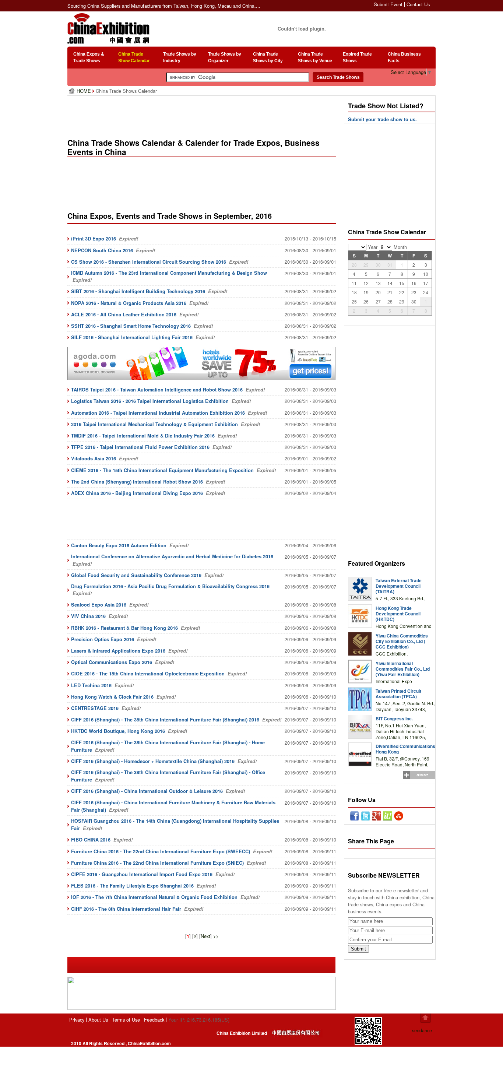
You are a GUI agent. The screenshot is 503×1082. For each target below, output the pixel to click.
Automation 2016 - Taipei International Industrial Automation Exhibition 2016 (158, 413)
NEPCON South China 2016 (102, 250)
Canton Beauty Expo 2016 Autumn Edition (118, 545)
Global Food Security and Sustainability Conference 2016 (136, 575)
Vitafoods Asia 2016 (93, 458)
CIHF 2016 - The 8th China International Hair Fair (126, 909)
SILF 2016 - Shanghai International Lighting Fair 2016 (132, 337)
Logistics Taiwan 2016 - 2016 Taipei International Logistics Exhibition (150, 401)
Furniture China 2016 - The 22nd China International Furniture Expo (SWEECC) (160, 851)
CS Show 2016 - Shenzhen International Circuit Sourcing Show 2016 (148, 262)
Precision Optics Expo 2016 (102, 639)
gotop (425, 1018)
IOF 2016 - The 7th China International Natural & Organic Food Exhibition (154, 897)
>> (215, 935)
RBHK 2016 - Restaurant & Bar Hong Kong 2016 (124, 628)
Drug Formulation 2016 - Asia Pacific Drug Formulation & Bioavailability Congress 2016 (170, 586)
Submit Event (388, 4)
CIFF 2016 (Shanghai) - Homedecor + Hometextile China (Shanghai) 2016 (153, 761)
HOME (84, 90)
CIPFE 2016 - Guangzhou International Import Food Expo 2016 (141, 874)
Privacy (76, 1019)
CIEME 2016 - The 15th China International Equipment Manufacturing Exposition (162, 470)
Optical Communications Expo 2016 (111, 662)
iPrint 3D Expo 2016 (93, 238)
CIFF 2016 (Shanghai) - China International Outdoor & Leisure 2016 (147, 791)
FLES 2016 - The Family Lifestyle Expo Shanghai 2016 (132, 885)
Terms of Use (126, 1019)
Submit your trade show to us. (382, 119)
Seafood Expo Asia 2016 (98, 604)
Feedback (154, 1019)
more (422, 774)
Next (205, 935)
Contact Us (418, 4)
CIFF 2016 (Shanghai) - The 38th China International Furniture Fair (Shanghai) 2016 (165, 719)
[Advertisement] (203, 114)
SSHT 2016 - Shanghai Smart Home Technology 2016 (131, 326)
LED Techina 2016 (91, 685)
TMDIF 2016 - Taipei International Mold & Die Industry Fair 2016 (143, 435)
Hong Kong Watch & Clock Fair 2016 (112, 696)
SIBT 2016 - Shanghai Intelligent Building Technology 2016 (138, 291)
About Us (98, 1019)
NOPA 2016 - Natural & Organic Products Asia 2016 (128, 303)
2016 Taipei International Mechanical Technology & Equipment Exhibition (154, 424)
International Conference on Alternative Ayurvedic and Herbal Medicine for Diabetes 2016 (172, 556)
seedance (422, 1030)
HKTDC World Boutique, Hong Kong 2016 (118, 731)
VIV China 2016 (88, 616)
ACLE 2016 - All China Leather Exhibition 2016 (123, 314)
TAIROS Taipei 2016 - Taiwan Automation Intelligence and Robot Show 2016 (157, 389)
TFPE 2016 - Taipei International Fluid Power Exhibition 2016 (140, 447)
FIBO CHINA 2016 (90, 839)
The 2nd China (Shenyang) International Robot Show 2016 (137, 481)
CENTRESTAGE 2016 (95, 708)
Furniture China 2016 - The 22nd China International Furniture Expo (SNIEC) (157, 863)
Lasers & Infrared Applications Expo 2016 (118, 650)
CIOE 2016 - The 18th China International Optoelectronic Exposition (148, 673)
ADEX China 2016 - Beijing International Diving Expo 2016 (137, 493)
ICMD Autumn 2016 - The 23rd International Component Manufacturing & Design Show (169, 273)
